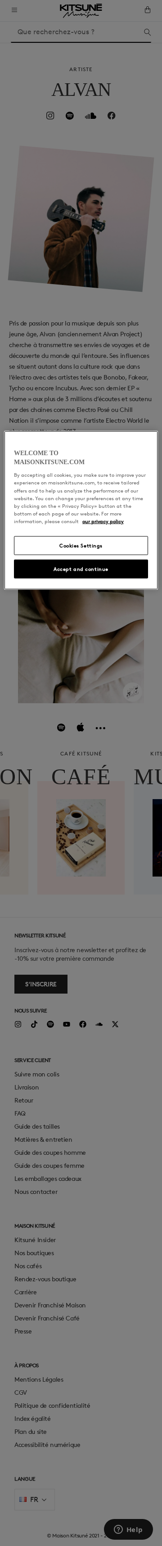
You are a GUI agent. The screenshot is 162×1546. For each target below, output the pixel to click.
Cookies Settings (81, 545)
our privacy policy (103, 521)
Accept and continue (81, 568)
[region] (81, 510)
